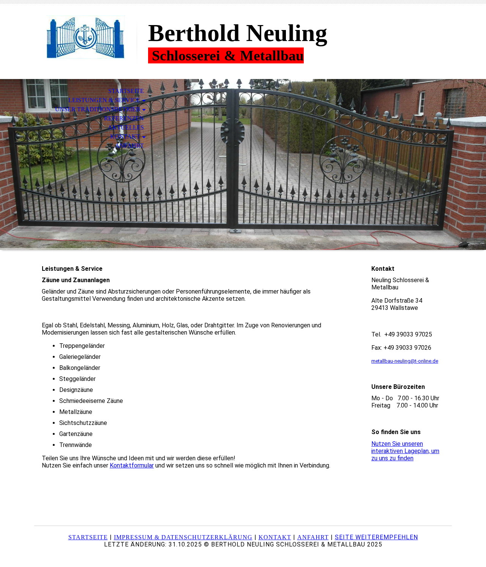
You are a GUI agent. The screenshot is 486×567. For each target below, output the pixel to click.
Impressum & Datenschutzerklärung (183, 537)
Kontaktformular (132, 465)
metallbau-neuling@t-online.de (404, 361)
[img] (85, 37)
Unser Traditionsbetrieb (97, 109)
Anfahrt (129, 145)
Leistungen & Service (104, 100)
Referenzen (124, 118)
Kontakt (125, 136)
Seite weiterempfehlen (376, 537)
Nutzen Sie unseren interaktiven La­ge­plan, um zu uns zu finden (405, 451)
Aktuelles (126, 127)
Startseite (126, 91)
